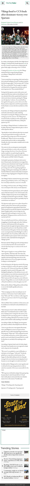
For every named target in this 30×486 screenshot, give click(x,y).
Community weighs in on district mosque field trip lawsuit (14, 471)
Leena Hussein (14, 22)
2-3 (7, 63)
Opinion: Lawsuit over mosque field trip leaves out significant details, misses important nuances (14, 453)
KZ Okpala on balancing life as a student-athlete (13, 477)
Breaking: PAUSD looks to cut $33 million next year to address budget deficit (13, 466)
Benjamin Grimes (5, 22)
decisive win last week (13, 70)
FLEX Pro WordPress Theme (13, 484)
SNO (21, 484)
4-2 (25, 63)
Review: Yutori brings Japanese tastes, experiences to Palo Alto (13, 459)
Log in (24, 484)
